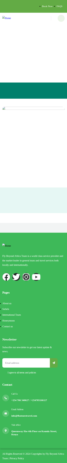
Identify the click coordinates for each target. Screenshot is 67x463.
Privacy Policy (16, 458)
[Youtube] (36, 277)
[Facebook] (6, 277)
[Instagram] (26, 277)
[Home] (6, 18)
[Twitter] (16, 277)
